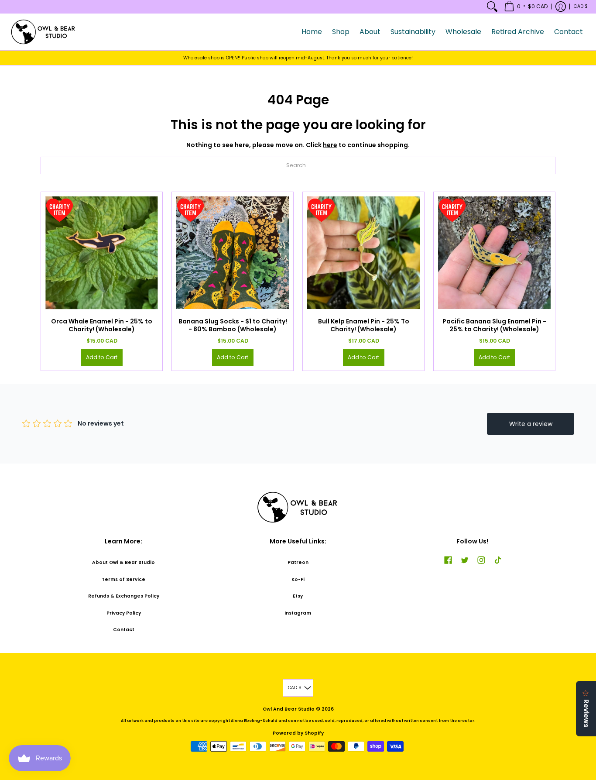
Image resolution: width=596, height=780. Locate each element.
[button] (525, 6)
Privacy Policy (123, 613)
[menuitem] (492, 6)
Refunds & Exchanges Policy (123, 596)
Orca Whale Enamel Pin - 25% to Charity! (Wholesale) (101, 325)
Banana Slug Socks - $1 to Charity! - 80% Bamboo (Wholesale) (232, 325)
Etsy (298, 596)
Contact (123, 629)
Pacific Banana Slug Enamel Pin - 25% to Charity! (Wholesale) (494, 325)
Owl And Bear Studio (289, 709)
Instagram (297, 613)
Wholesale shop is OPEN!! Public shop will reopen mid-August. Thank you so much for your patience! (298, 58)
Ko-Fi (298, 579)
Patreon (298, 562)
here (330, 145)
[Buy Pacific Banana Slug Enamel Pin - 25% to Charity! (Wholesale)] (494, 252)
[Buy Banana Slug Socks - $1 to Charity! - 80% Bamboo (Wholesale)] (232, 252)
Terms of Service (123, 579)
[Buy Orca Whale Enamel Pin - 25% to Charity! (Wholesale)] (101, 252)
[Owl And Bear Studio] (44, 32)
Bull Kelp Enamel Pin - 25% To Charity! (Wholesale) (363, 325)
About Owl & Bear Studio (123, 562)
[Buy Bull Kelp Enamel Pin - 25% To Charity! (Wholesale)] (363, 252)
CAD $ (581, 6)
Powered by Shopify (298, 733)
